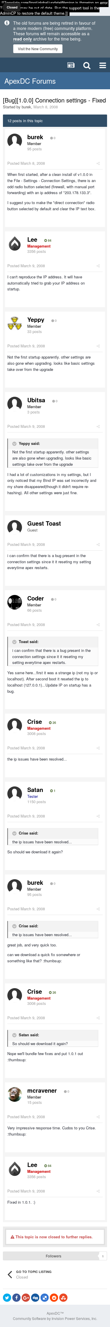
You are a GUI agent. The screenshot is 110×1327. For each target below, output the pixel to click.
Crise (34, 721)
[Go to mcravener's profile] (14, 1094)
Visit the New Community (38, 48)
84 (49, 240)
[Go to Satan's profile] (14, 793)
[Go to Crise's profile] (14, 725)
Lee (32, 239)
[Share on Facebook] (16, 1298)
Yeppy (35, 319)
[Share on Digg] (35, 1298)
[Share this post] (98, 163)
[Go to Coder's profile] (14, 602)
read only (22, 39)
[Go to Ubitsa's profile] (14, 404)
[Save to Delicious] (44, 1298)
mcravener (42, 1090)
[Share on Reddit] (54, 1298)
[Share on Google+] (26, 1298)
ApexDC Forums (30, 80)
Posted (26, 163)
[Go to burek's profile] (14, 141)
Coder (35, 598)
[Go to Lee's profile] (14, 243)
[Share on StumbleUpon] (63, 1298)
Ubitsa (36, 400)
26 (54, 722)
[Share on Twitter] (7, 1298)
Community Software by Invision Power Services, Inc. (55, 1318)
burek (26, 107)
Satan (35, 789)
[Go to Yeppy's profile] (14, 323)
